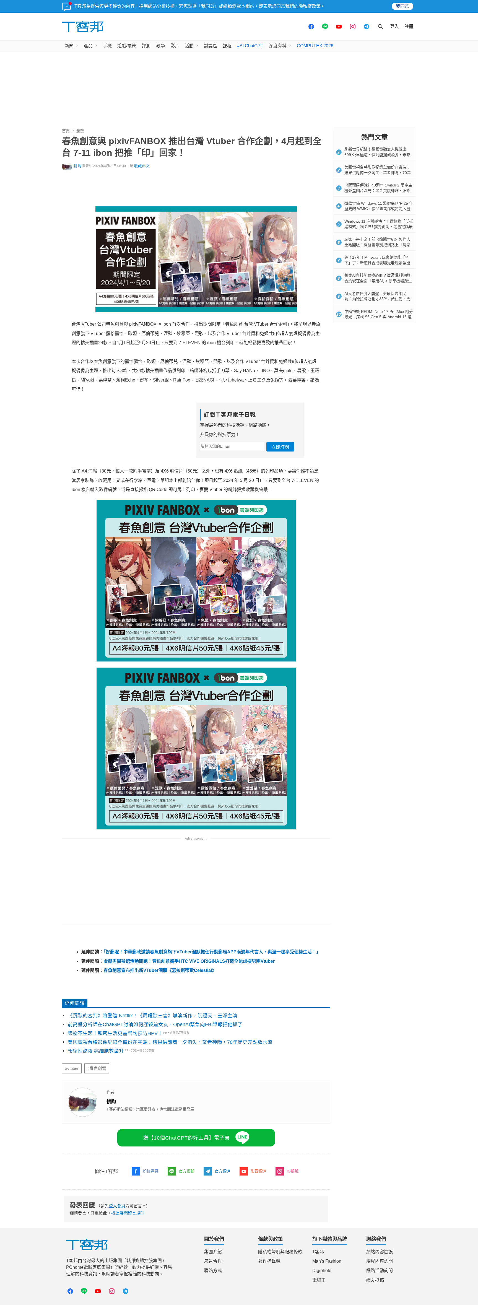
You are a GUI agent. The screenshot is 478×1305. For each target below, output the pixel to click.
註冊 (408, 26)
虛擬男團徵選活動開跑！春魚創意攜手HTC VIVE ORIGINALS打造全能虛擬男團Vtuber (189, 961)
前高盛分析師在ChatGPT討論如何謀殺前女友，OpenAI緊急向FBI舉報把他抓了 (155, 1024)
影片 (174, 45)
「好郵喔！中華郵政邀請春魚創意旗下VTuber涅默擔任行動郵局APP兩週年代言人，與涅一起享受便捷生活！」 (212, 951)
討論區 (210, 45)
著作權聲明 (269, 1261)
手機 (107, 45)
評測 (146, 45)
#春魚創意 (96, 1068)
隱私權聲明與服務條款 (280, 1251)
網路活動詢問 (379, 1270)
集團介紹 (213, 1251)
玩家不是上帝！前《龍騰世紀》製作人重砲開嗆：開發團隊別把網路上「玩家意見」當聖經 (377, 244)
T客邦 (318, 1251)
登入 (394, 26)
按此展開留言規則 (127, 1213)
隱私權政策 (309, 6)
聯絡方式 (213, 1270)
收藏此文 (142, 166)
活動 (189, 45)
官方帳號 (186, 1171)
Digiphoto (321, 1270)
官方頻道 (222, 1171)
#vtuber (72, 1068)
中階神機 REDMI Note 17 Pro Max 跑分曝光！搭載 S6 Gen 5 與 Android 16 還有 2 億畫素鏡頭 (378, 317)
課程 (227, 45)
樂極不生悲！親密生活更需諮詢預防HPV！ (115, 1033)
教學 (160, 45)
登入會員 (117, 1205)
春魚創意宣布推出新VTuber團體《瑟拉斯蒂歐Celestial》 (159, 970)
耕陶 (77, 166)
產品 (88, 45)
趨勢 (80, 131)
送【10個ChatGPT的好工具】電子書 (186, 1138)
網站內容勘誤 (379, 1251)
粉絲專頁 (150, 1171)
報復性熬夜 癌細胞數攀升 (96, 1051)
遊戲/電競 (126, 45)
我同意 (402, 6)
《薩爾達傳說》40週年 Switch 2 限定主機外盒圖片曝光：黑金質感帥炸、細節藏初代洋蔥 (378, 190)
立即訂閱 (280, 447)
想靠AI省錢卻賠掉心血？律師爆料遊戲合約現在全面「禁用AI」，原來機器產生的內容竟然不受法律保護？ (378, 280)
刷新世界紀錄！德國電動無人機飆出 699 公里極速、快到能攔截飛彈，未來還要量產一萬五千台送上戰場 (377, 154)
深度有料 (278, 45)
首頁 (66, 131)
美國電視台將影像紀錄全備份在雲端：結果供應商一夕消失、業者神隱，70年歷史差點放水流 (170, 1042)
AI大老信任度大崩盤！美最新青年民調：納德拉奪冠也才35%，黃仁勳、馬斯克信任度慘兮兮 (377, 299)
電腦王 (319, 1280)
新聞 (69, 45)
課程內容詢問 (379, 1261)
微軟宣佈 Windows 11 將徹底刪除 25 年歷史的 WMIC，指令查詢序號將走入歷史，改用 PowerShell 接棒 (378, 208)
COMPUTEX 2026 (315, 45)
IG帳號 (292, 1171)
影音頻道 (258, 1171)
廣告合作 (213, 1261)
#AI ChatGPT (250, 45)
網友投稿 (375, 1280)
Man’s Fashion (326, 1261)
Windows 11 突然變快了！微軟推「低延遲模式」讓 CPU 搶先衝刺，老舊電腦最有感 (378, 226)
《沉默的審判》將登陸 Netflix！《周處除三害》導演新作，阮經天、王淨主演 (152, 1015)
